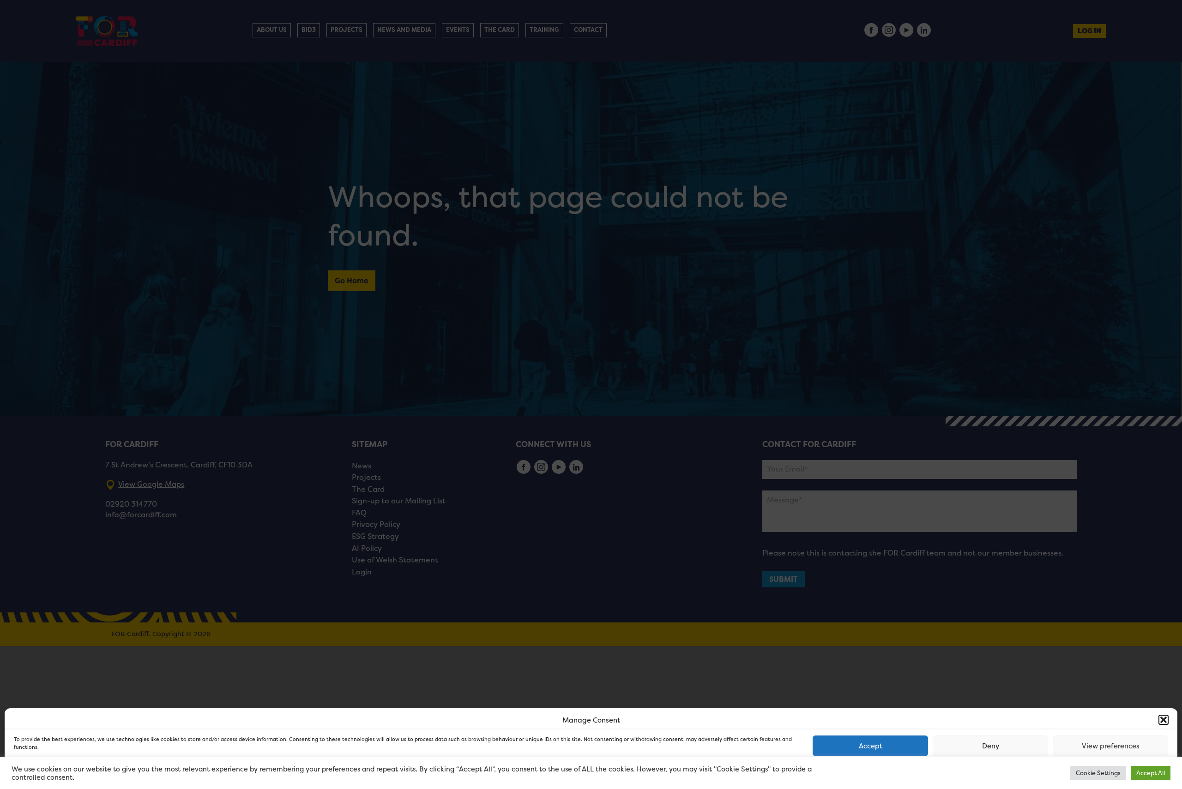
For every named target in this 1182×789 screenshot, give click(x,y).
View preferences (1111, 745)
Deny (990, 745)
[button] (1163, 719)
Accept (870, 745)
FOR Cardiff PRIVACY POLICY (49, 772)
